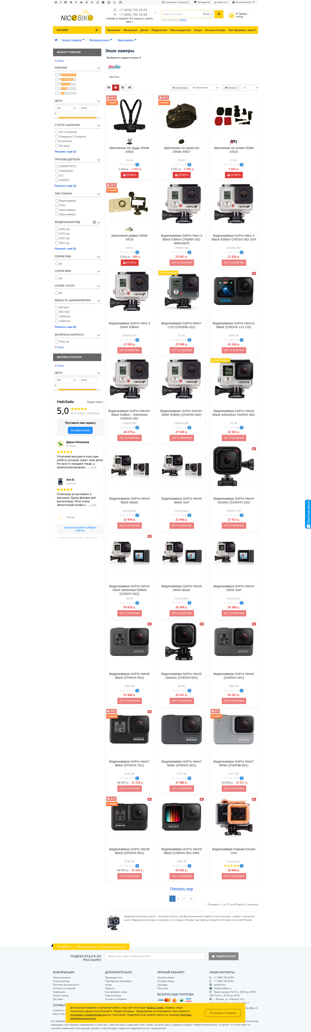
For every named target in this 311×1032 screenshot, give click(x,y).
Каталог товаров (72, 40)
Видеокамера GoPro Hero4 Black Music (129, 500)
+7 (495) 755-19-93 (133, 14)
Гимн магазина (113, 995)
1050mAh (64, 321)
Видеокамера (67, 200)
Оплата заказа (61, 995)
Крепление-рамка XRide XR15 (129, 237)
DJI (61, 175)
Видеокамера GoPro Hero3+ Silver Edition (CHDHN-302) (181, 412)
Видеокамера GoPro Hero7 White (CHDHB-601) (234, 763)
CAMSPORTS (67, 166)
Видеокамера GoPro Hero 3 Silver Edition (129, 325)
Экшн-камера (67, 214)
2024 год (64, 233)
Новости (109, 988)
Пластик (64, 341)
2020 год (64, 238)
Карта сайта (59, 1014)
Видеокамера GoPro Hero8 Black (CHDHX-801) (129, 851)
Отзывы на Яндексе (116, 999)
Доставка (58, 999)
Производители (180, 30)
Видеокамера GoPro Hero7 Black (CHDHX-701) (129, 763)
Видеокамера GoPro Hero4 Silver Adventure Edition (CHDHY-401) (129, 590)
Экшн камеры (125, 40)
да (60, 263)
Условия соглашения (64, 988)
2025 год (64, 229)
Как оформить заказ (116, 992)
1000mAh (64, 316)
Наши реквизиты (62, 977)
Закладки (162, 984)
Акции (198, 30)
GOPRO (64, 180)
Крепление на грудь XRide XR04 (129, 150)
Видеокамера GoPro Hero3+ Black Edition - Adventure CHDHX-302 (129, 414)
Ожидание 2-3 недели (72, 136)
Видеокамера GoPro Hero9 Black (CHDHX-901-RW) (181, 851)
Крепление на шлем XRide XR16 (234, 150)
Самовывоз (59, 992)
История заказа (165, 981)
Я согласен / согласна (223, 1012)
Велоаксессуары (99, 40)
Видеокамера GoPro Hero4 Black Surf (181, 500)
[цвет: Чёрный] (129, 141)
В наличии (65, 141)
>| (191, 898)
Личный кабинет (166, 977)
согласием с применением (86, 1014)
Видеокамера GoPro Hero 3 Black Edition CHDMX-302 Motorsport (181, 239)
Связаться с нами (62, 1010)
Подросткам (159, 30)
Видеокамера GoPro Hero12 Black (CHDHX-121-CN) (234, 325)
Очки (62, 205)
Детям (144, 30)
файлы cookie (155, 1007)
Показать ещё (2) (65, 248)
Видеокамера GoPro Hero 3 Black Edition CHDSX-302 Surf (234, 237)
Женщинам (130, 30)
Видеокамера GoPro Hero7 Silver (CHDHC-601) (181, 763)
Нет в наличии (68, 131)
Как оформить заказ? (242, 30)
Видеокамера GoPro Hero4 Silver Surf (234, 588)
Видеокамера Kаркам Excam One (233, 851)
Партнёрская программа (118, 981)
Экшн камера (67, 209)
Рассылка (162, 988)
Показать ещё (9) (65, 326)
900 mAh (64, 311)
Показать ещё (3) (65, 185)
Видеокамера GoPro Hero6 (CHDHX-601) (234, 675)
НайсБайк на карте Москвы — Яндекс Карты (78, 537)
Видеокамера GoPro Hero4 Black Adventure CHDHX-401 (234, 412)
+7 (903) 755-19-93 (133, 10)
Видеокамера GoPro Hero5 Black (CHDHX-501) (129, 675)
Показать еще (181, 889)
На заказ (64, 145)
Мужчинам (113, 30)
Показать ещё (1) (65, 151)
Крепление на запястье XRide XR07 (181, 150)
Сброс (60, 60)
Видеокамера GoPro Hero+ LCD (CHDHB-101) (181, 325)
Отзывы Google (215, 30)
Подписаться (226, 956)
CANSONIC (66, 170)
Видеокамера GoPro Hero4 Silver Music (181, 588)
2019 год (64, 242)
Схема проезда (61, 981)
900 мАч (64, 307)
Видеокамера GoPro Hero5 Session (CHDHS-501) (181, 675)
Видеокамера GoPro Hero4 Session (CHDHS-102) (234, 500)
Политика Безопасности (66, 984)
